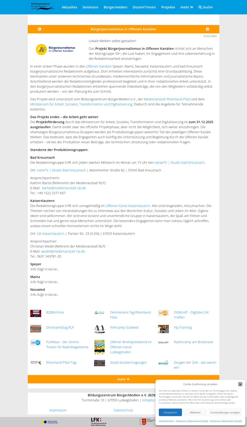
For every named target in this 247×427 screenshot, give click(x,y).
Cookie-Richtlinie (166, 420)
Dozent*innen (144, 7)
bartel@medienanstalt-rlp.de (64, 188)
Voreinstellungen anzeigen (225, 412)
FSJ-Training (183, 327)
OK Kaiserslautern (50, 233)
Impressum (58, 410)
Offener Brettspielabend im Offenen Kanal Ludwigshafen (131, 347)
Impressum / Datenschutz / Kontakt (192, 420)
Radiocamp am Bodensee (193, 342)
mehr (185, 7)
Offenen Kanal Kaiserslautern (128, 205)
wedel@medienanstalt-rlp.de (63, 251)
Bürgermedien (115, 7)
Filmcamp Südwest (124, 327)
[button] (240, 384)
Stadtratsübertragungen (128, 362)
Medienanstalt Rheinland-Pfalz (167, 99)
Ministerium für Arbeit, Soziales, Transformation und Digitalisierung (81, 104)
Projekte (168, 7)
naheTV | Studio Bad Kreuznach (61, 170)
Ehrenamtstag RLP (60, 327)
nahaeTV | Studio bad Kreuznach (179, 162)
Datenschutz (123, 410)
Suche (207, 7)
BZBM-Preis (55, 312)
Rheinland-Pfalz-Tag (61, 362)
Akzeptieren (170, 412)
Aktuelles (69, 7)
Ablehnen (195, 412)
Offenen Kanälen (99, 66)
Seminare (90, 7)
